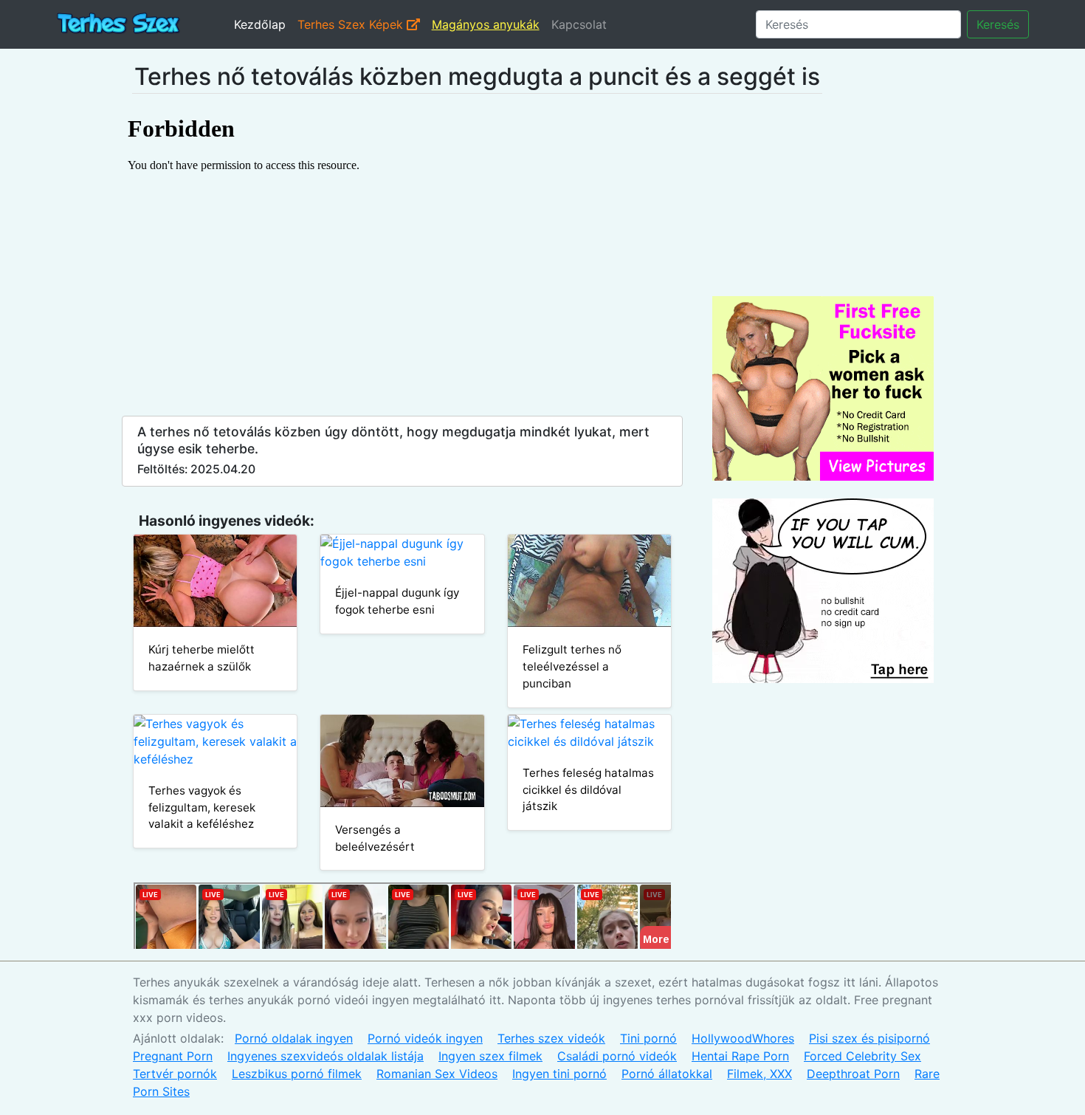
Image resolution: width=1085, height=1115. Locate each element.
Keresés (997, 24)
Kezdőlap (260, 24)
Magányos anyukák (486, 24)
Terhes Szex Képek (352, 24)
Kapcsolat (579, 24)
